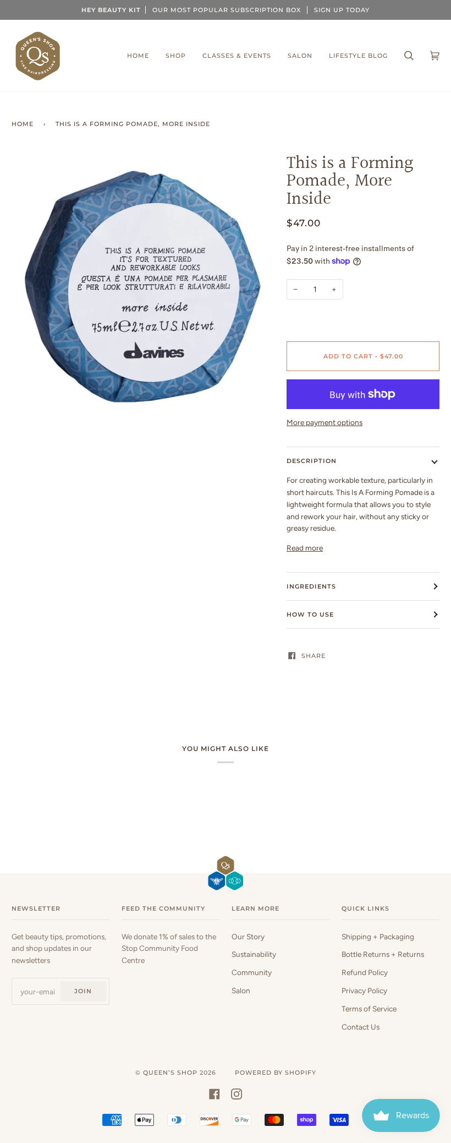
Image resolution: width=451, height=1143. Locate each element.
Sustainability (254, 954)
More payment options (324, 422)
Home (23, 124)
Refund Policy (365, 972)
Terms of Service (369, 1008)
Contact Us (361, 1026)
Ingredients (311, 586)
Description (312, 461)
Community (252, 972)
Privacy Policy (364, 990)
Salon (241, 990)
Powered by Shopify (275, 1072)
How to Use (310, 614)
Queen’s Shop (170, 1072)
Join (83, 991)
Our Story (248, 936)
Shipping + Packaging (378, 936)
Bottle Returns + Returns (383, 954)
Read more (305, 547)
